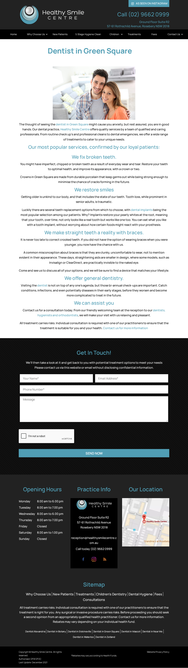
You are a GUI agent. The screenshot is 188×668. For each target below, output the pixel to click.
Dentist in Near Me (152, 631)
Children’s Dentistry (111, 594)
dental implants (142, 210)
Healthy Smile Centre (75, 129)
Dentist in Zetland (105, 637)
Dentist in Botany (56, 631)
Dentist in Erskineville (79, 631)
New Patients (60, 34)
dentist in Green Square (72, 124)
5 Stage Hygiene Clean (88, 34)
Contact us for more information (125, 328)
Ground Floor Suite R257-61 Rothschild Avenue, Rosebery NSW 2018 (138, 24)
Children (114, 34)
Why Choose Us (36, 34)
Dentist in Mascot (130, 631)
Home (13, 34)
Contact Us (174, 34)
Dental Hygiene (141, 594)
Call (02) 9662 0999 (143, 14)
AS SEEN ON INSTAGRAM (149, 3)
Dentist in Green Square (106, 631)
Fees (154, 34)
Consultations (94, 600)
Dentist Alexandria (35, 631)
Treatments (134, 34)
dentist (42, 285)
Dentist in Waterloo (83, 637)
